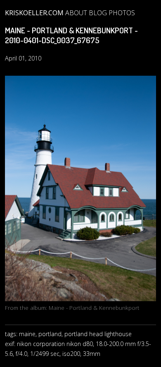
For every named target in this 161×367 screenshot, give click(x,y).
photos (122, 12)
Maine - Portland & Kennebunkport (94, 307)
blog (98, 12)
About (76, 12)
